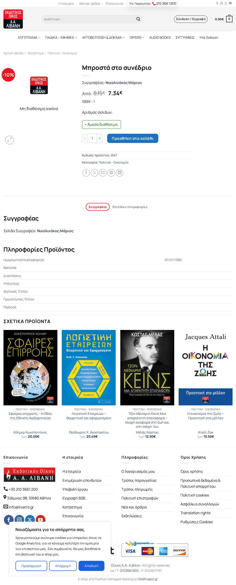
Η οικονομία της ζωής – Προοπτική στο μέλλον (205, 416)
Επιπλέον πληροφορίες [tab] (130, 207)
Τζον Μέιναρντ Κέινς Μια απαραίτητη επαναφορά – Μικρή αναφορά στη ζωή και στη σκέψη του (147, 420)
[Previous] (3, 388)
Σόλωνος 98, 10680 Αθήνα (29, 498)
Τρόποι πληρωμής (137, 489)
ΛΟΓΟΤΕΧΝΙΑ (27, 37)
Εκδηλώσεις (131, 515)
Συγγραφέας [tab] (97, 207)
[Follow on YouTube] (230, 3)
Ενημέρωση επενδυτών (82, 480)
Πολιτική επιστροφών (139, 498)
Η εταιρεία (66, 3)
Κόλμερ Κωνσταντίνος (30, 432)
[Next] (232, 388)
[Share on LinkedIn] (119, 173)
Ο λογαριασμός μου (138, 471)
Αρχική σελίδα (13, 53)
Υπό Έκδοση (208, 37)
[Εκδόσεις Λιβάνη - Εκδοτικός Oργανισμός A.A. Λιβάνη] (19, 19)
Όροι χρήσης (191, 471)
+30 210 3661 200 (23, 489)
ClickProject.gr (148, 579)
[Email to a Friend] (103, 173)
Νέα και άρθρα (89, 3)
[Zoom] (9, 140)
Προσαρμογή (31, 566)
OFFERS (135, 37)
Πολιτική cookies (194, 495)
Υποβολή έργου (75, 489)
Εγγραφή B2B (73, 498)
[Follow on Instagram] (221, 3)
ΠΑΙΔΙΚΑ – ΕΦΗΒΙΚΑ (59, 37)
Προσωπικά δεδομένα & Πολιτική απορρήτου (200, 483)
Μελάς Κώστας (147, 432)
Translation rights (195, 512)
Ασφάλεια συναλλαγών (199, 504)
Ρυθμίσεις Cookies (196, 521)
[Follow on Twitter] (225, 3)
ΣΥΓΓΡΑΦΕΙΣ (185, 37)
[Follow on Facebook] (217, 3)
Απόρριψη (63, 566)
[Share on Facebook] (86, 173)
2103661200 (129, 570)
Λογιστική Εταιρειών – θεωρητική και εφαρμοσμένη (88, 416)
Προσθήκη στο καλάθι (132, 138)
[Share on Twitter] (94, 173)
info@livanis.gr (21, 507)
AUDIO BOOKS (160, 37)
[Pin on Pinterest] (111, 173)
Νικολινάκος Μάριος (124, 82)
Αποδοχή (91, 566)
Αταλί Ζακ (205, 432)
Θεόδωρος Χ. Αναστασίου (89, 432)
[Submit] (138, 19)
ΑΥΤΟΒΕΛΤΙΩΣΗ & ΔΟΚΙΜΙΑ (102, 37)
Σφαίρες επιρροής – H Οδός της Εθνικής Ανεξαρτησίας (30, 416)
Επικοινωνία (115, 3)
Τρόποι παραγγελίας (139, 480)
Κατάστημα (36, 53)
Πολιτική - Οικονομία (62, 53)
